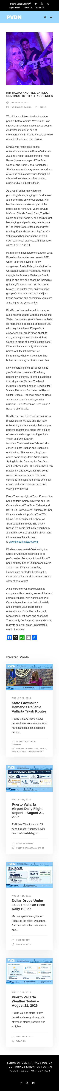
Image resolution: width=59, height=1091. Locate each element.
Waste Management (32, 751)
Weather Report (25, 1036)
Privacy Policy (41, 1063)
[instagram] (48, 3)
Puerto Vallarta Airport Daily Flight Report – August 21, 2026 (28, 810)
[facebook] (30, 3)
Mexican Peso (23, 944)
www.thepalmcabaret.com (23, 541)
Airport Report (24, 843)
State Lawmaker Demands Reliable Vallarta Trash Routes (29, 707)
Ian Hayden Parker (21, 107)
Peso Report (23, 940)
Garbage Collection (27, 748)
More (43, 107)
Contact (44, 1070)
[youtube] (42, 3)
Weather (21, 1041)
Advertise (40, 7)
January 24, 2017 (19, 102)
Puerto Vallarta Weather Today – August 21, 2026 (25, 1001)
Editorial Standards (25, 1067)
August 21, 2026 (21, 698)
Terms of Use (17, 1063)
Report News (14, 7)
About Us (28, 1070)
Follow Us (27, 7)
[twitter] (36, 3)
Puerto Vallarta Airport (30, 848)
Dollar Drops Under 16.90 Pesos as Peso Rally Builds (28, 905)
